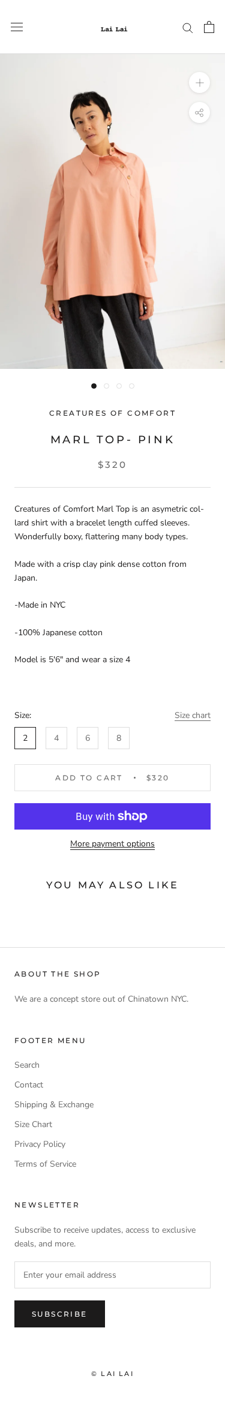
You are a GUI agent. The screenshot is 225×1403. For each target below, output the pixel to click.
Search (27, 1065)
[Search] (187, 27)
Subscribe (60, 1313)
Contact (28, 1084)
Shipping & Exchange (54, 1104)
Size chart (193, 715)
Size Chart (33, 1124)
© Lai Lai (112, 1373)
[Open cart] (209, 27)
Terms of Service (45, 1164)
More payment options (112, 843)
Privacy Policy (39, 1144)
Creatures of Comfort (112, 412)
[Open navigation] (17, 27)
